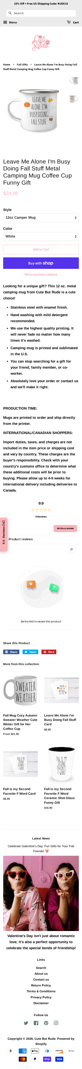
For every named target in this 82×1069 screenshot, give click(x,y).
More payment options (41, 274)
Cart (75, 22)
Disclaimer (41, 1003)
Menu (12, 22)
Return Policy (41, 985)
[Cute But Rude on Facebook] (36, 1024)
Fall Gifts (22, 64)
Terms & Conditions (41, 991)
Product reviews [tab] (21, 539)
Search (41, 967)
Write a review (65, 528)
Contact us (41, 979)
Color (7, 229)
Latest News (41, 838)
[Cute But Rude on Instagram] (56, 1024)
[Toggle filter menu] (71, 549)
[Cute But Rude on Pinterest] (46, 1024)
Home (6, 64)
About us (41, 973)
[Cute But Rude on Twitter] (26, 1024)
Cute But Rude (45, 1038)
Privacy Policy (41, 997)
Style (7, 210)
